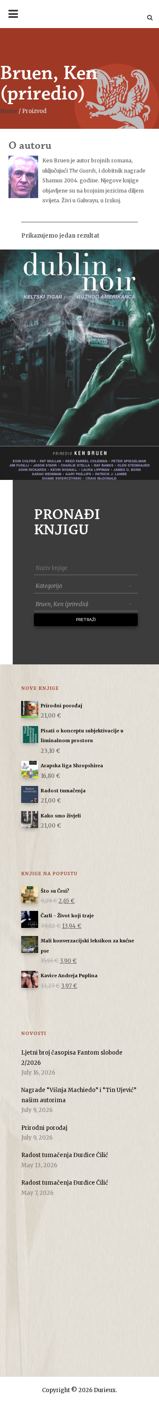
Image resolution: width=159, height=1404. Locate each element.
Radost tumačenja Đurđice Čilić (64, 1155)
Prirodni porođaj (61, 706)
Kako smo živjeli (61, 816)
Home (8, 111)
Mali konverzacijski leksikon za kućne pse (87, 945)
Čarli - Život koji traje (67, 916)
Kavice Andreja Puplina (69, 976)
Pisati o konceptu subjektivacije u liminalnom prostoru (82, 735)
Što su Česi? (55, 891)
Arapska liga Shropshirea (72, 766)
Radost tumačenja (63, 791)
